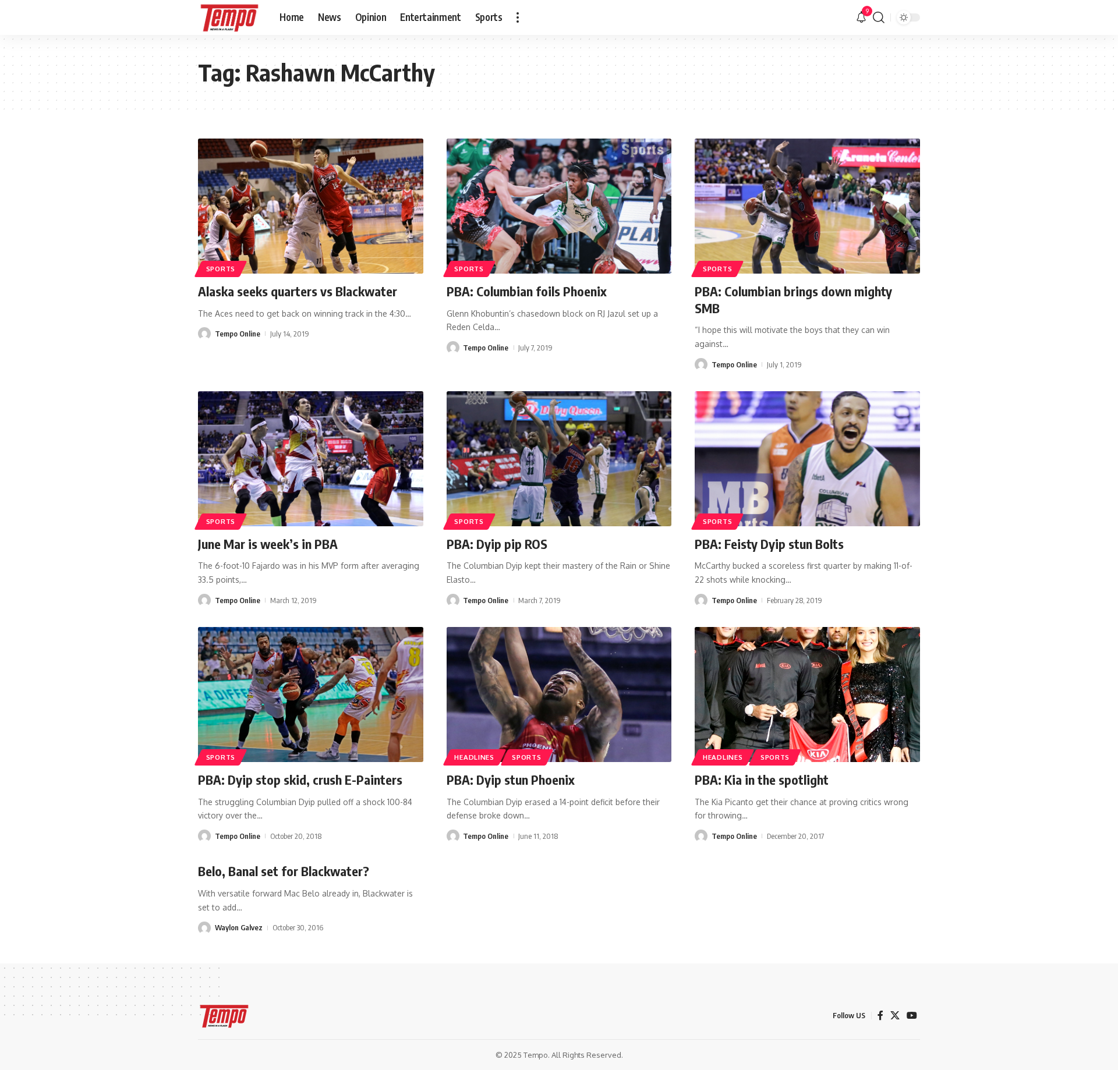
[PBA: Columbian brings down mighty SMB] (807, 206)
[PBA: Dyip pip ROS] (559, 458)
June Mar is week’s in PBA (268, 544)
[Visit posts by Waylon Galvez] (204, 928)
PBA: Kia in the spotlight (762, 779)
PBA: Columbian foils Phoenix (527, 291)
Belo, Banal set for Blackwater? (283, 871)
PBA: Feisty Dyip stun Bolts (769, 544)
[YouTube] (912, 1015)
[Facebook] (880, 1015)
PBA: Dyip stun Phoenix (511, 779)
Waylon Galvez (239, 927)
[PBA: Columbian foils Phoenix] (559, 206)
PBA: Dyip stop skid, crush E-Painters (300, 779)
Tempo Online (237, 333)
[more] (518, 17)
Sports (220, 268)
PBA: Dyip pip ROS (497, 544)
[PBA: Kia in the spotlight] (807, 694)
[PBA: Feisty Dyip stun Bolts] (807, 458)
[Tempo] (229, 17)
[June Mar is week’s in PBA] (310, 458)
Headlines (474, 757)
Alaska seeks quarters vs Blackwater (297, 291)
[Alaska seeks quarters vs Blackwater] (310, 206)
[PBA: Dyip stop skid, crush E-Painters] (310, 694)
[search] (879, 17)
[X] (895, 1015)
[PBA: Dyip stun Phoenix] (559, 694)
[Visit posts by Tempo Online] (204, 333)
